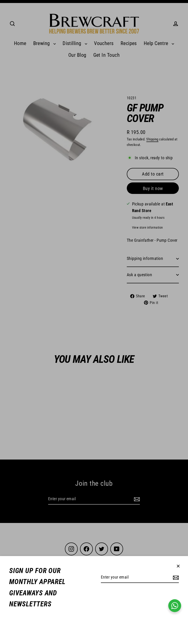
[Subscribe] (175, 577)
